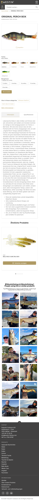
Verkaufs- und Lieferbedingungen (12, 489)
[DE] (7, 2)
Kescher (4, 462)
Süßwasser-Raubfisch (23, 100)
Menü (2, 8)
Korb (36, 3)
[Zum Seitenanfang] (19, 423)
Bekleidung (5, 457)
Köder (3, 447)
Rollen (3, 451)
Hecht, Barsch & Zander (8, 104)
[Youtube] (11, 493)
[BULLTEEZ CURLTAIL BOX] (19, 241)
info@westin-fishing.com (9, 435)
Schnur (4, 453)
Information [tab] (10, 114)
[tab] (15, 273)
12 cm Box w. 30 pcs (24, 83)
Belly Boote (5, 466)
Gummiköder (5, 11)
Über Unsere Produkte (8, 482)
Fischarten (5, 472)
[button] (19, 36)
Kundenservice (6, 484)
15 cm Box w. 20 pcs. (34, 83)
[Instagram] (7, 493)
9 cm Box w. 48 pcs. (15, 83)
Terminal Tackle (6, 455)
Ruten (3, 449)
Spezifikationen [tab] (28, 114)
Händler (4, 480)
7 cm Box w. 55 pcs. (6, 83)
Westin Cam (5, 468)
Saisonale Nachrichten (8, 444)
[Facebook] (3, 493)
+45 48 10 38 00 (6, 433)
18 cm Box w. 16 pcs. (6, 87)
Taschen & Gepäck (7, 460)
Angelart (4, 470)
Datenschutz (5, 487)
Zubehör (4, 464)
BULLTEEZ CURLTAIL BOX (11, 256)
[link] (10, 301)
